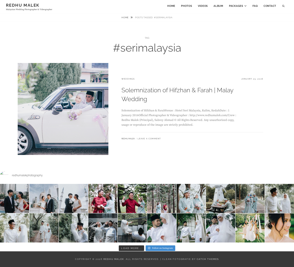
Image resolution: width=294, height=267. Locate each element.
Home (171, 5)
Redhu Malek (22, 5)
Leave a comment (149, 139)
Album (218, 5)
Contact (270, 5)
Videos (203, 5)
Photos (186, 5)
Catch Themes (208, 259)
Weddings (128, 79)
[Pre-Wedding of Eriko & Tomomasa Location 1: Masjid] (14, 198)
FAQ (255, 5)
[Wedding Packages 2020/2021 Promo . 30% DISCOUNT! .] (250, 227)
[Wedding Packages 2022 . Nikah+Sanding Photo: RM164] (102, 198)
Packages (236, 5)
